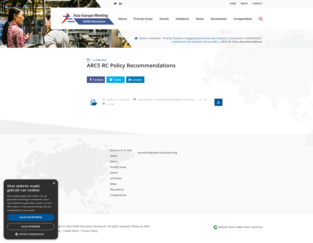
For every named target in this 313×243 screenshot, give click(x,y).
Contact (257, 3)
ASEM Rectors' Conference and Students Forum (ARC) (217, 39)
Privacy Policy (90, 231)
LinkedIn (135, 79)
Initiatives (182, 19)
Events (164, 19)
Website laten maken (230, 227)
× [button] (54, 183)
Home (233, 3)
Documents (219, 19)
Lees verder (28, 210)
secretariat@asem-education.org (157, 152)
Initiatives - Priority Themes (165, 38)
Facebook (96, 79)
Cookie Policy (71, 231)
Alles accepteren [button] (31, 217)
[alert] (31, 209)
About (244, 3)
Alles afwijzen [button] (30, 226)
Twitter (116, 79)
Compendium (242, 19)
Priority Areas (143, 19)
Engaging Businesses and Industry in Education (214, 38)
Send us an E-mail (121, 150)
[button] (30, 234)
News (200, 19)
